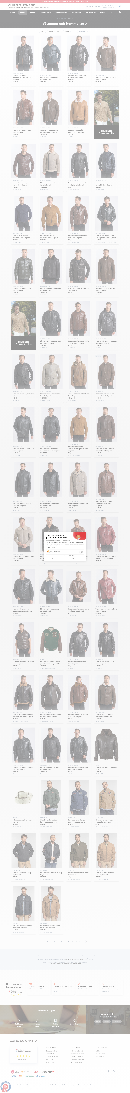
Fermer (54, 558)
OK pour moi (75, 558)
